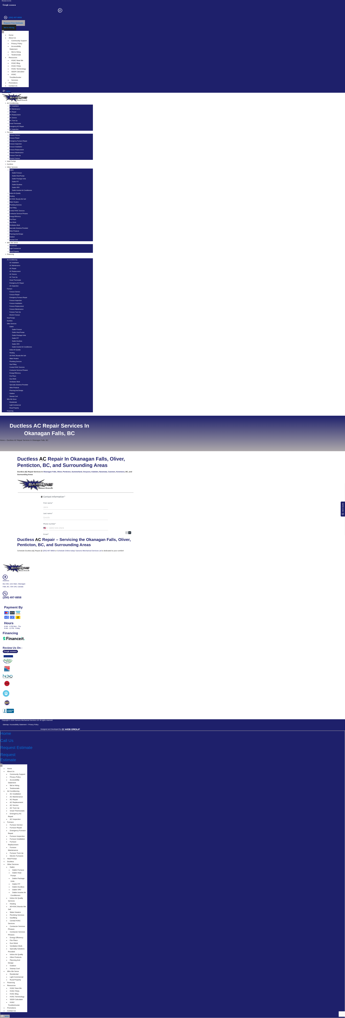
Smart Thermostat (15, 123)
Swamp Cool (14, 240)
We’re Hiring (16, 52)
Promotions (13, 83)
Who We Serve (12, 243)
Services (14, 80)
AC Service (13, 118)
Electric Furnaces (16, 856)
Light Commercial (15, 248)
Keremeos (120, 472)
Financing (10, 254)
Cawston (111, 472)
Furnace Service (15, 135)
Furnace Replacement (17, 149)
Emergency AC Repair (17, 126)
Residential (13, 245)
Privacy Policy (16, 43)
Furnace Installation (16, 147)
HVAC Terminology (18, 69)
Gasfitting (13, 918)
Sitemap (6, 724)
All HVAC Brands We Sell (18, 199)
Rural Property (14, 251)
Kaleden (94, 472)
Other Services (12, 167)
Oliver (59, 472)
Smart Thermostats (17, 811)
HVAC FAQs (16, 66)
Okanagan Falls (49, 472)
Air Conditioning (12, 103)
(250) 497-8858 (15, 17)
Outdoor (12, 237)
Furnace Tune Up (15, 155)
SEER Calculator (17, 72)
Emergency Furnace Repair (18, 141)
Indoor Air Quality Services (15, 899)
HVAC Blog (15, 63)
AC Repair (13, 112)
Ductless (10, 164)
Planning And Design (16, 234)
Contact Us (13, 86)
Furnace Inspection (16, 144)
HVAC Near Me (17, 60)
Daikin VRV (16, 187)
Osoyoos (87, 472)
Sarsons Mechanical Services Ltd (89, 551)
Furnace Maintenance (16, 152)
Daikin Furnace (17, 173)
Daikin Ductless (17, 184)
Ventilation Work (15, 225)
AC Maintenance (15, 109)
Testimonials (16, 55)
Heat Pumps (11, 161)
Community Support (19, 41)
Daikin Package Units (19, 179)
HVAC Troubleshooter (15, 75)
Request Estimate (16, 747)
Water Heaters (14, 202)
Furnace (10, 132)
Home (11, 35)
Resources (13, 57)
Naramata (103, 472)
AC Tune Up (13, 120)
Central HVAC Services (17, 210)
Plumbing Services (16, 205)
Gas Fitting (13, 208)
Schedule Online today (66, 551)
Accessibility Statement (15, 47)
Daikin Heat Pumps (18, 176)
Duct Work (13, 222)
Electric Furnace (15, 158)
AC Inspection (14, 129)
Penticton (67, 472)
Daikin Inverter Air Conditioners (22, 190)
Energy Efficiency (15, 216)
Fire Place (13, 219)
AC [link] (42, 459)
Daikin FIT (15, 181)
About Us (12, 38)
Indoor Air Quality (15, 193)
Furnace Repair (14, 138)
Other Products (14, 231)
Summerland (77, 472)
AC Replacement (15, 115)
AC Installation (14, 106)
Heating (12, 196)
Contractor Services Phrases (19, 213)
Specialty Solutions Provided (19, 228)
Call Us (6, 740)
